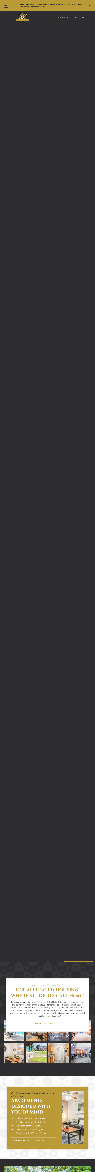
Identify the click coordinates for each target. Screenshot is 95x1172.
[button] (90, 18)
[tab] (15, 961)
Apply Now (62, 17)
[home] (17, 17)
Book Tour (78, 17)
